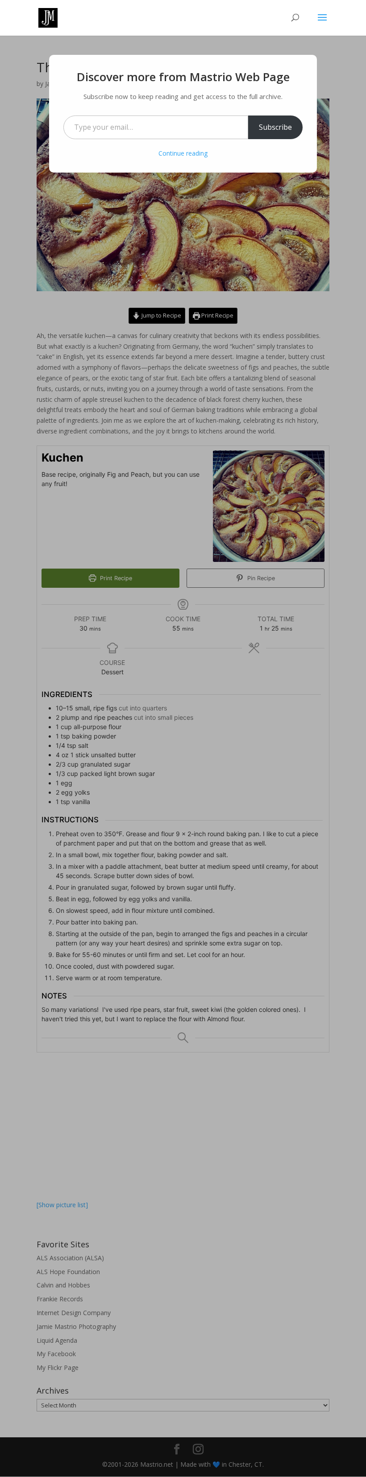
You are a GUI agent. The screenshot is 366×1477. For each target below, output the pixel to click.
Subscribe (275, 127)
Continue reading (183, 153)
